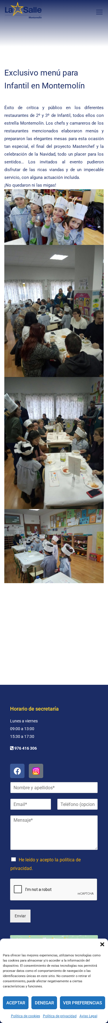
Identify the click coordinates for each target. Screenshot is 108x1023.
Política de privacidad (60, 1016)
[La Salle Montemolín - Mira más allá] (23, 11)
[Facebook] (17, 771)
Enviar (20, 916)
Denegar (44, 1002)
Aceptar (15, 1002)
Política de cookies (25, 1016)
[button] (102, 944)
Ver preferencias (82, 1002)
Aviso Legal (88, 1016)
